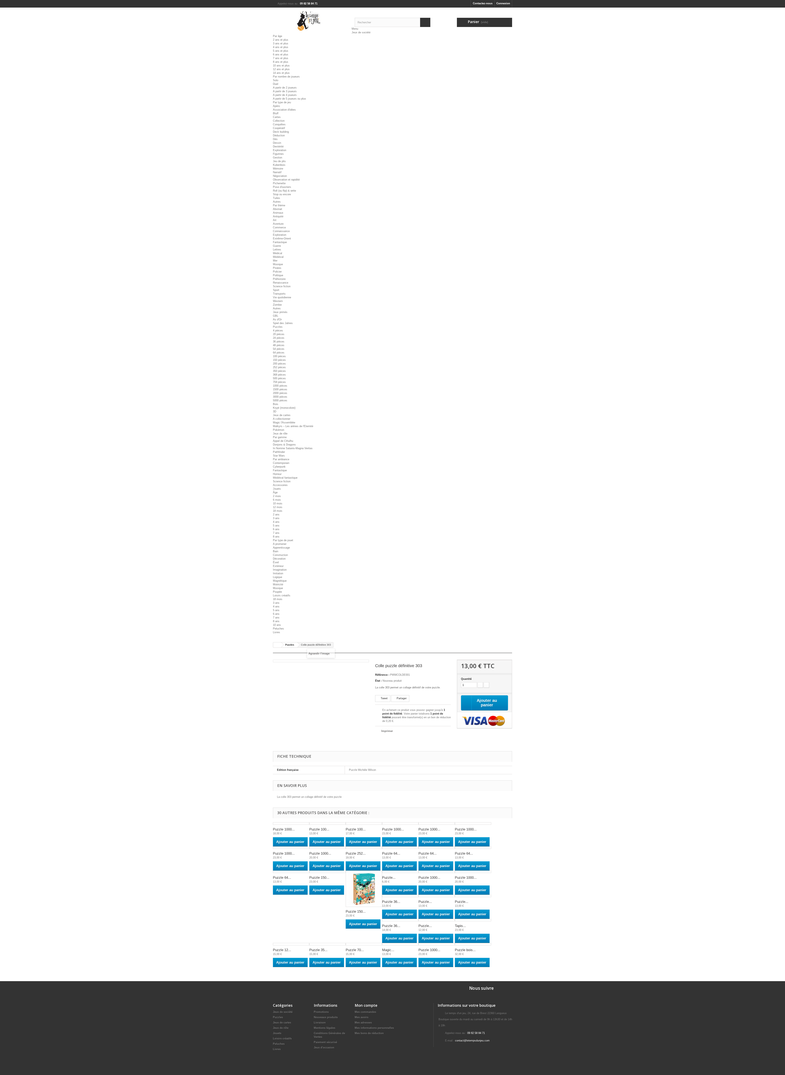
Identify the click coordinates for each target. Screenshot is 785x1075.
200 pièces (279, 363)
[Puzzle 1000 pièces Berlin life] (400, 823)
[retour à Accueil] (277, 644)
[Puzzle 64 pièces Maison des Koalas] (473, 847)
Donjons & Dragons (284, 444)
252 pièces (279, 367)
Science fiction (281, 286)
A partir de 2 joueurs (285, 87)
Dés (275, 139)
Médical (277, 253)
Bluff (275, 113)
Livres (276, 632)
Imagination (280, 569)
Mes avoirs (361, 1017)
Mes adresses (363, 1022)
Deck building (281, 131)
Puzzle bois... (465, 950)
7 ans (276, 532)
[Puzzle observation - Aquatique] (436, 920)
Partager (401, 698)
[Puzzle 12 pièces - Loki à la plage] (291, 944)
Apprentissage (281, 547)
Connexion (503, 3)
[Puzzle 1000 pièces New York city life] (436, 944)
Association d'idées (284, 109)
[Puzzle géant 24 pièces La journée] (473, 896)
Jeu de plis (279, 161)
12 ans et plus (281, 69)
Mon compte (366, 1005)
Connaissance (281, 231)
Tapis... (460, 926)
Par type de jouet (283, 540)
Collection (279, 120)
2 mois (277, 496)
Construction (280, 555)
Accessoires (280, 485)
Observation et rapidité (286, 179)
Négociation (280, 175)
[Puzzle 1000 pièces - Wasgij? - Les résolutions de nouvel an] (291, 823)
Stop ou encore (282, 194)
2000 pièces (280, 393)
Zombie (277, 304)
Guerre (277, 245)
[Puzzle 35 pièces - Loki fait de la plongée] (327, 944)
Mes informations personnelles (374, 1027)
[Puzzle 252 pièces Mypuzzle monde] (364, 847)
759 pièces (279, 382)
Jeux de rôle (280, 433)
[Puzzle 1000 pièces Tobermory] (327, 847)
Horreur (277, 474)
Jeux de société (361, 32)
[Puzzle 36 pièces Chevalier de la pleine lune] (400, 920)
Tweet (384, 698)
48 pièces (278, 345)
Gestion (277, 157)
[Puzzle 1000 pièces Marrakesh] (473, 823)
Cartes (277, 117)
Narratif (277, 172)
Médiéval (278, 256)
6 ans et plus (280, 54)
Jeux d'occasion (324, 1047)
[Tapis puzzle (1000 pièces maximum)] (473, 920)
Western (278, 301)
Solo (275, 80)
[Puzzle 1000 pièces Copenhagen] (436, 823)
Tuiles (276, 198)
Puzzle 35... (318, 950)
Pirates (277, 267)
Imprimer (387, 731)
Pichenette (279, 183)
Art (274, 220)
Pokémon (278, 429)
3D (274, 411)
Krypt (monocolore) (284, 407)
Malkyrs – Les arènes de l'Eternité (293, 426)
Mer (275, 260)
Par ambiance (281, 459)
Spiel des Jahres (283, 323)
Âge (275, 492)
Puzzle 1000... (284, 829)
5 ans (276, 525)
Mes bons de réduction (369, 1033)
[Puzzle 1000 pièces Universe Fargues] (473, 872)
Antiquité (278, 216)
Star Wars (279, 455)
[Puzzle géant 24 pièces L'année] (436, 896)
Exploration (279, 150)
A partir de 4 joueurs (285, 95)
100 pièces (279, 356)
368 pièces (279, 374)
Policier (277, 271)
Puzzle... (389, 878)
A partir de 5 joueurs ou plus (289, 98)
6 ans (276, 529)
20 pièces (278, 334)
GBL (275, 315)
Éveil (276, 562)
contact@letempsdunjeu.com (472, 1040)
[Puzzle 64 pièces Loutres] (436, 847)
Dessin (277, 142)
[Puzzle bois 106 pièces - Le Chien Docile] (473, 944)
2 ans (276, 514)
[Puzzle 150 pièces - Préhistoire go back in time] (364, 889)
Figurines (278, 153)
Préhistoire (279, 279)
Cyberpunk (279, 466)
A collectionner (281, 418)
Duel (275, 83)
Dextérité (278, 146)
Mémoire (278, 168)
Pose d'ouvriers (282, 187)
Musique (278, 264)
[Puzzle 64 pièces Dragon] (400, 847)
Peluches (278, 628)
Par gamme (280, 437)
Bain (275, 551)
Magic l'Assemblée (284, 422)
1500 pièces (280, 389)
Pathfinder (279, 451)
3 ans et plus (280, 43)
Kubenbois (279, 164)
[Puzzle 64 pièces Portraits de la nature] (291, 872)
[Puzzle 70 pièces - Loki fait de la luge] (364, 944)
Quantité (466, 678)
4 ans (276, 521)
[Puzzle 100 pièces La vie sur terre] (364, 823)
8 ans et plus (280, 61)
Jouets (277, 488)
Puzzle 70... (355, 950)
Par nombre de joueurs (286, 76)
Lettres (277, 249)
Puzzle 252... (356, 853)
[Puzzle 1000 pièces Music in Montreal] (291, 847)
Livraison (320, 1022)
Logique (277, 577)
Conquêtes (279, 124)
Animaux (278, 212)
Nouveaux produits (326, 1017)
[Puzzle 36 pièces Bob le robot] (400, 896)
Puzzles (278, 326)
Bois (275, 404)
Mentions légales (324, 1027)
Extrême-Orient (282, 238)
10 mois (277, 503)
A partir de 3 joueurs (285, 91)
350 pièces (279, 371)
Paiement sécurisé (325, 1042)
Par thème (279, 205)
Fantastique (280, 242)
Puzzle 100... (319, 829)
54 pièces (278, 348)
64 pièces (278, 352)
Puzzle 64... (391, 853)
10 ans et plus (281, 65)
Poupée (277, 591)
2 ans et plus (280, 39)
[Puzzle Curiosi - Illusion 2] (400, 872)
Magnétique (280, 580)
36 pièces (278, 341)
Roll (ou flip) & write (284, 190)
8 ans (276, 536)
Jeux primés (280, 312)
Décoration (279, 558)
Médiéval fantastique (285, 477)
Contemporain (281, 463)
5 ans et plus (280, 50)
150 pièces (279, 359)
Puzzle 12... (282, 950)
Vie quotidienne (282, 297)
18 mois (277, 510)
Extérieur (278, 566)
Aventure (278, 223)
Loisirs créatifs (281, 595)
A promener (279, 543)
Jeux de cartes (281, 415)
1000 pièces (280, 385)
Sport (276, 290)
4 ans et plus (280, 47)
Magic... (388, 950)
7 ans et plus (280, 58)
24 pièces (278, 337)
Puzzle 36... (391, 902)
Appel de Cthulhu (283, 440)
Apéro (276, 106)
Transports (279, 293)
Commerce (279, 227)
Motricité (278, 584)
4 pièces (278, 330)
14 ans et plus (281, 72)
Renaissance (280, 282)
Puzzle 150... (319, 878)
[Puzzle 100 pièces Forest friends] (327, 823)
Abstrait (277, 209)
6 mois (277, 499)
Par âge (277, 36)
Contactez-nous (482, 3)
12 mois (277, 507)
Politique (278, 275)
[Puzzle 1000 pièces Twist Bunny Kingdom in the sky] (436, 872)
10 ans (277, 624)
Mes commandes (365, 1011)
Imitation (278, 573)
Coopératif (279, 128)
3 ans (276, 518)
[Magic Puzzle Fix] (400, 944)
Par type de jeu (282, 102)
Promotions (321, 1011)
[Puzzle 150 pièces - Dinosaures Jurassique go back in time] (327, 872)
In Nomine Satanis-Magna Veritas (293, 448)
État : (378, 680)
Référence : (382, 674)
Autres (277, 201)
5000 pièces (280, 400)
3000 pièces (280, 396)
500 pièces (279, 378)
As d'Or (277, 319)
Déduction (279, 135)
